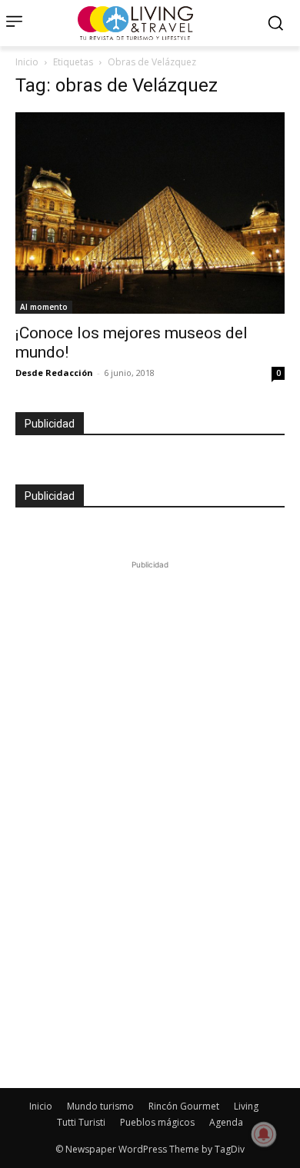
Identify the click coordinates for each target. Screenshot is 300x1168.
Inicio (26, 61)
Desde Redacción (54, 372)
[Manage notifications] (264, 1134)
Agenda (226, 1122)
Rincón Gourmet (183, 1106)
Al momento (44, 306)
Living (246, 1106)
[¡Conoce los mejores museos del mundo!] (150, 213)
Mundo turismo (100, 1106)
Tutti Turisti (81, 1122)
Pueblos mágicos (157, 1122)
